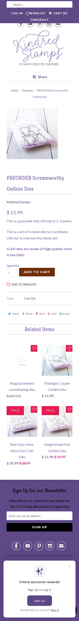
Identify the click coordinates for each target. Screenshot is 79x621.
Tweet (15, 313)
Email (66, 313)
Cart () (59, 13)
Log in (17, 13)
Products (27, 90)
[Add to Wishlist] (34, 348)
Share (29, 313)
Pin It (42, 313)
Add (54, 313)
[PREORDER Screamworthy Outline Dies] (32, 133)
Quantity (13, 265)
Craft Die (29, 298)
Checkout (40, 19)
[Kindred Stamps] (39, 49)
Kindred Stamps (19, 202)
